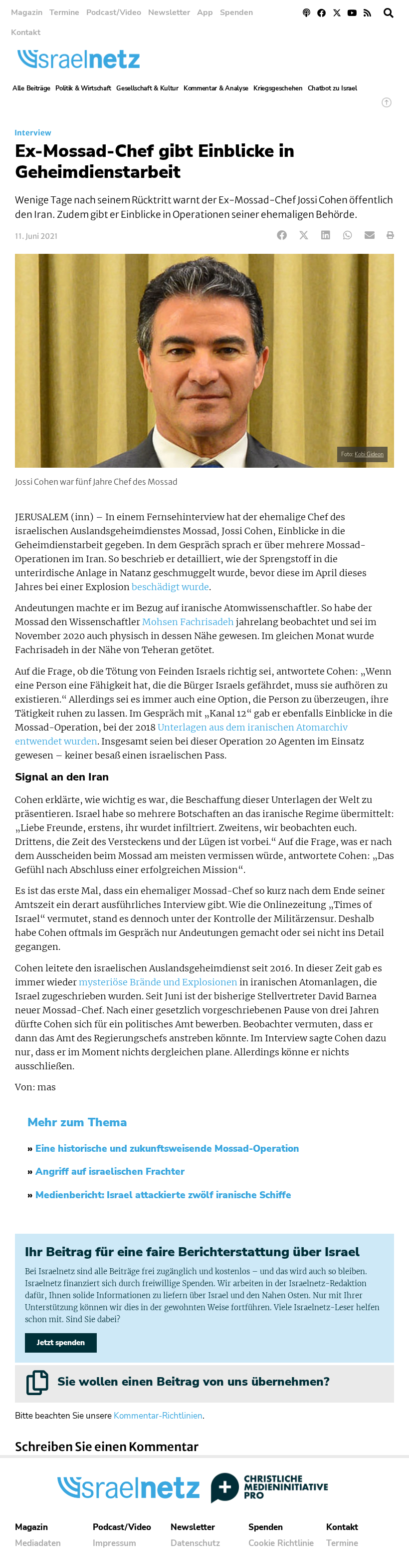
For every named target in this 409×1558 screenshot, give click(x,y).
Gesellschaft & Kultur (147, 88)
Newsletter (169, 12)
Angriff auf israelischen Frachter (110, 1171)
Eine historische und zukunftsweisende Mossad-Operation (167, 1148)
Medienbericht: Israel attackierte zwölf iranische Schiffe (163, 1195)
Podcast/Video (113, 12)
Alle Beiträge (31, 88)
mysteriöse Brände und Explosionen (158, 982)
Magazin (26, 12)
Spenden (236, 12)
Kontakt (25, 32)
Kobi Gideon (369, 454)
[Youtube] (352, 12)
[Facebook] (321, 12)
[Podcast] (306, 12)
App (205, 12)
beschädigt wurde (170, 587)
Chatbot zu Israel (332, 88)
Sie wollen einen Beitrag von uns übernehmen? (193, 1382)
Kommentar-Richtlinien (158, 1416)
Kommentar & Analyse (216, 88)
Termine (64, 12)
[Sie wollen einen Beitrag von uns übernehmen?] (37, 1382)
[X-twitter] (337, 12)
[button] (389, 13)
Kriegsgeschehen (278, 88)
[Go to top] (386, 107)
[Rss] (367, 12)
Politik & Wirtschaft (83, 88)
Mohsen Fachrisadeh (188, 622)
